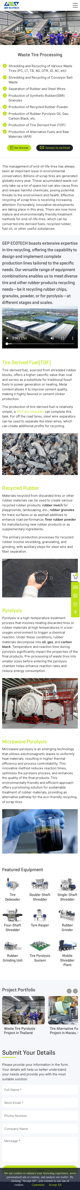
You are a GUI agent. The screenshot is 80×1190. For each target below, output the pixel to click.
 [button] (69, 991)
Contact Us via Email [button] (57, 148)
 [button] (75, 991)
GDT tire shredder (30, 412)
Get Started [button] (21, 148)
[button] (75, 5)
